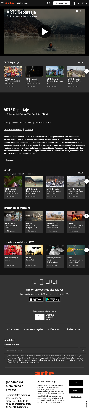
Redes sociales (74, 329)
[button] (49, 3)
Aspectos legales (34, 329)
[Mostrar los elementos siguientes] (86, 71)
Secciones (14, 329)
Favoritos (55, 329)
